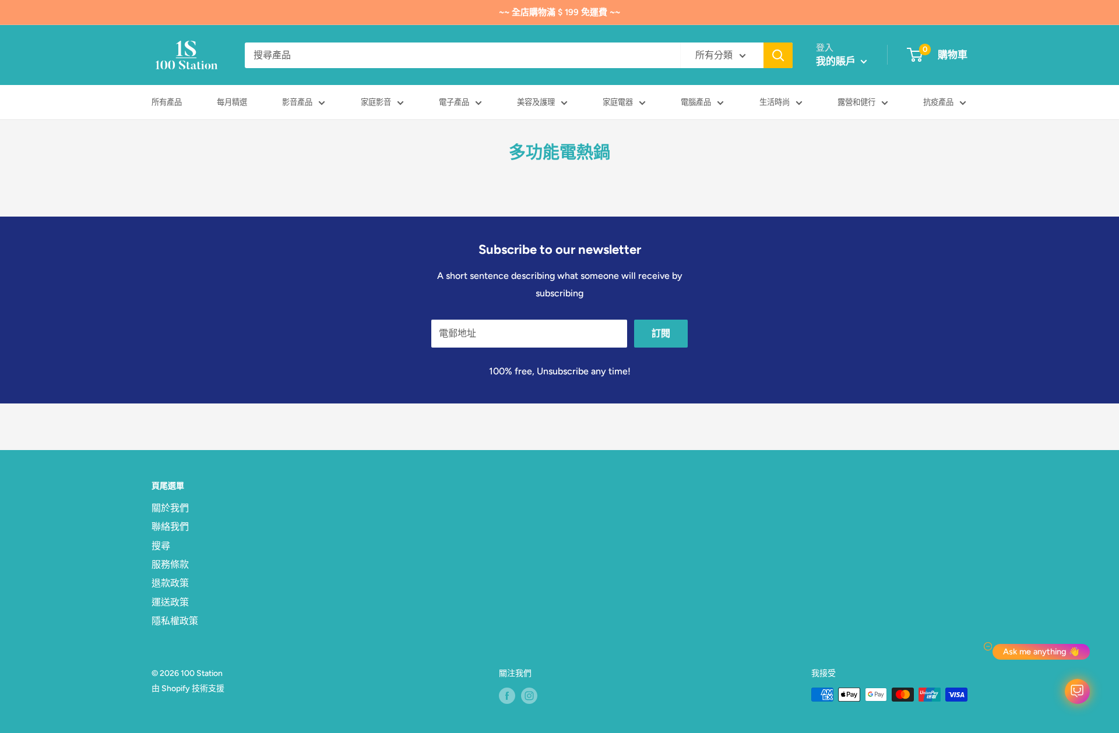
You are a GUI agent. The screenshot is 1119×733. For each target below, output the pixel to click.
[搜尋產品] (778, 55)
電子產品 (454, 102)
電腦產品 (696, 102)
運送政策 (170, 602)
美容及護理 (536, 102)
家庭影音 (376, 102)
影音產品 (297, 102)
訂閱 (661, 333)
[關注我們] (507, 696)
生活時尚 (774, 102)
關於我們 (170, 508)
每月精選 (232, 102)
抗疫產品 (938, 102)
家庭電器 (618, 102)
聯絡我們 (170, 526)
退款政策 (170, 583)
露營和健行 (856, 102)
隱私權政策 (175, 620)
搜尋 (161, 545)
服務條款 (170, 564)
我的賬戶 (837, 61)
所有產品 (167, 102)
